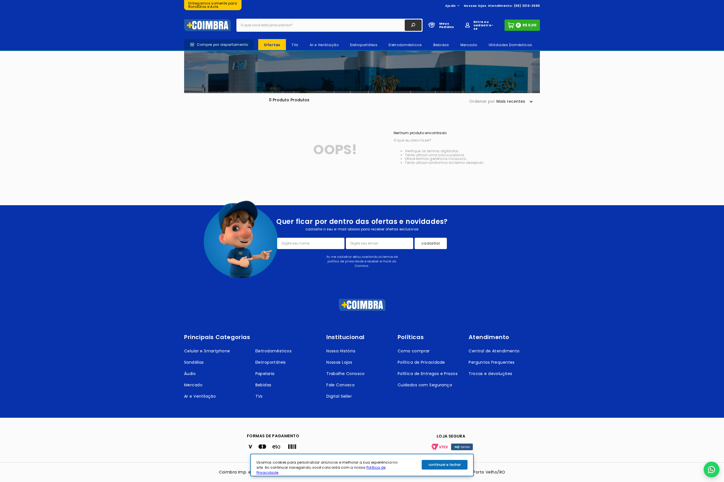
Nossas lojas (475, 5)
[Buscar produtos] (413, 25)
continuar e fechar (444, 464)
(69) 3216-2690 (527, 5)
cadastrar (430, 243)
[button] (711, 469)
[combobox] (329, 25)
